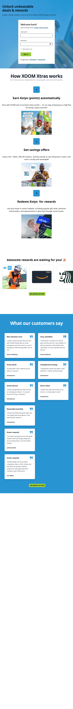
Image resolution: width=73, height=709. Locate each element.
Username (24, 32)
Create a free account (41, 28)
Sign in (26, 54)
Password (24, 40)
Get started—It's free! (37, 294)
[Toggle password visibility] (50, 44)
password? (41, 59)
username (32, 59)
